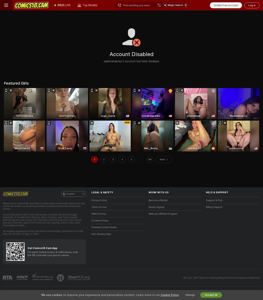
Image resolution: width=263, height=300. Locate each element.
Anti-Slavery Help (101, 234)
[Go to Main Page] (31, 5)
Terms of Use (98, 207)
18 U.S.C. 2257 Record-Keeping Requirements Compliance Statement (221, 277)
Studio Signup (156, 207)
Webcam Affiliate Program (163, 214)
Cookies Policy (99, 220)
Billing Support (214, 207)
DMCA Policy (98, 214)
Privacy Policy (99, 200)
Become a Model (158, 200)
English (71, 193)
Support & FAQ (214, 200)
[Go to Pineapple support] (61, 278)
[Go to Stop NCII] (79, 278)
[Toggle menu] (6, 5)
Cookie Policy (170, 295)
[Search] (159, 5)
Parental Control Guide (103, 227)
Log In (251, 5)
